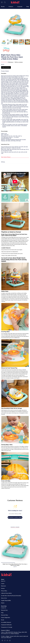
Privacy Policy (4, 590)
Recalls (2, 619)
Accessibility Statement (6, 622)
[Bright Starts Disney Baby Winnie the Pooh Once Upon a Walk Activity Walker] (15, 546)
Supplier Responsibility (6, 600)
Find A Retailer (6, 67)
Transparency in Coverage (6, 627)
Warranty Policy (4, 615)
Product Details (5, 71)
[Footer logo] (6, 575)
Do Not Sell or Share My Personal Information (11, 595)
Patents (2, 603)
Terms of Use (4, 598)
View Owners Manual (5, 157)
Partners (3, 588)
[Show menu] (1, 2)
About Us (3, 581)
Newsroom (3, 586)
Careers (2, 583)
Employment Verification (6, 624)
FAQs (2, 612)
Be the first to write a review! (15, 517)
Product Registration (5, 617)
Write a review (19, 62)
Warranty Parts (4, 610)
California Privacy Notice (6, 593)
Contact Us (3, 607)
